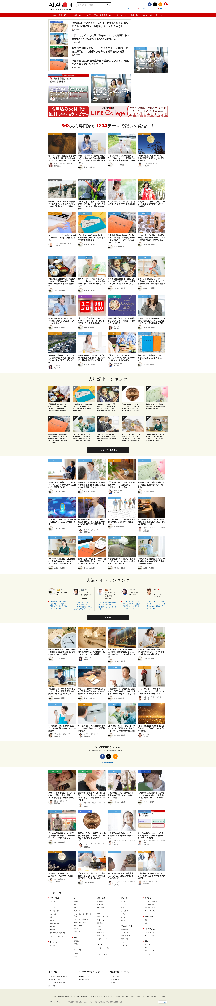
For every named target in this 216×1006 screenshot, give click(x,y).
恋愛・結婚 (103, 15)
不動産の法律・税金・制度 (58, 933)
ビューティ (82, 15)
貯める (76, 901)
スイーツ (100, 951)
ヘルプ (163, 996)
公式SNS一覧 (152, 8)
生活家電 (100, 926)
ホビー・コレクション (151, 951)
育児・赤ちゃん (102, 936)
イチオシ (112, 983)
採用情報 (61, 996)
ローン (76, 928)
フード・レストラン (103, 948)
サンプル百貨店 (114, 976)
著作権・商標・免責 (122, 996)
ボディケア (124, 911)
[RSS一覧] (160, 4)
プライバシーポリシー (95, 996)
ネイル (123, 914)
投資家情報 (68, 996)
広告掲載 (76, 996)
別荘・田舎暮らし (55, 923)
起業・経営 (124, 939)
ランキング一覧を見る (108, 450)
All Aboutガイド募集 (54, 979)
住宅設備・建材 (54, 911)
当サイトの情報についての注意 (139, 996)
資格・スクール (125, 936)
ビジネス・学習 (113, 15)
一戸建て (52, 901)
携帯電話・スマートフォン (153, 907)
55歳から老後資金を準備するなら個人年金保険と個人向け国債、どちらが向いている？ (107, 606)
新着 (60, 15)
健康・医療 (101, 898)
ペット (147, 957)
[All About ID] (166, 4)
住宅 (65, 15)
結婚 (146, 923)
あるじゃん (77, 932)
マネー (70, 15)
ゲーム (147, 947)
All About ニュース (84, 976)
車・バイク (159, 15)
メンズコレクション (151, 932)
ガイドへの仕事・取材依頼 (56, 983)
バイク (76, 956)
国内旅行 (76, 944)
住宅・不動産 (54, 898)
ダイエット (124, 917)
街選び (52, 920)
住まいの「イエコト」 (56, 936)
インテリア (53, 914)
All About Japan (84, 979)
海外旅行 (76, 941)
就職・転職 (124, 929)
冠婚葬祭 (100, 923)
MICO (123, 920)
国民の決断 (51, 986)
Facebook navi (114, 979)
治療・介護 (100, 907)
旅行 (132, 15)
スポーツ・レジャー (151, 954)
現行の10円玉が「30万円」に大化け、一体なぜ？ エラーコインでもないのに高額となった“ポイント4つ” (83, 606)
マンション (53, 904)
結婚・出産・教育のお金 (81, 919)
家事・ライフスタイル (104, 917)
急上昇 (55, 15)
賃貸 (51, 917)
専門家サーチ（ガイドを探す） (57, 976)
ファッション (144, 15)
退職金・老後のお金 (80, 922)
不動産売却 (53, 930)
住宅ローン (77, 911)
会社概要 (53, 996)
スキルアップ (125, 932)
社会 (122, 942)
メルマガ (142, 8)
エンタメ (147, 944)
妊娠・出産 (100, 932)
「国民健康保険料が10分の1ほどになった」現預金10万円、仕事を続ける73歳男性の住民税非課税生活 (59, 605)
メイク (123, 901)
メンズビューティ (150, 935)
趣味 (137, 15)
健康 (75, 15)
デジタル (89, 15)
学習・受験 (124, 945)
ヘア (122, 907)
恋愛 (146, 920)
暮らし (96, 15)
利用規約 (84, 996)
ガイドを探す (163, 8)
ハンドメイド (101, 929)
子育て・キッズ (102, 939)
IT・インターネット (151, 911)
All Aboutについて (109, 996)
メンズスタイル (124, 15)
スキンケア (124, 904)
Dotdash (163, 1002)
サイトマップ (132, 8)
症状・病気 (100, 904)
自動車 (76, 953)
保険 (75, 907)
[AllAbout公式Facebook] (150, 4)
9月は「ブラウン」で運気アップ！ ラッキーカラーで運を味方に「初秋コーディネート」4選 (156, 605)
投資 (75, 904)
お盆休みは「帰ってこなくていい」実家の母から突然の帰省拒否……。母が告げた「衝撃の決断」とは (131, 605)
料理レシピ (100, 920)
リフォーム (53, 907)
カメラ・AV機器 (150, 904)
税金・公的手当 (78, 925)
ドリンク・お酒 (102, 954)
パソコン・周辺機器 (151, 901)
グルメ (152, 15)
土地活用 (52, 926)
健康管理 (100, 901)
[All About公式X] (155, 4)
